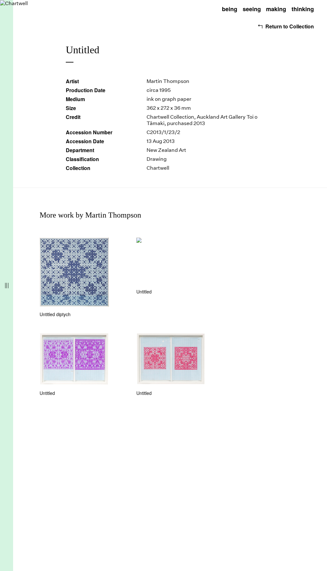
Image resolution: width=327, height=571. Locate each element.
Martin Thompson (168, 81)
